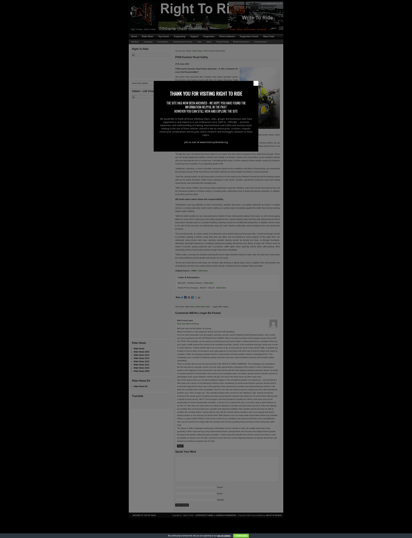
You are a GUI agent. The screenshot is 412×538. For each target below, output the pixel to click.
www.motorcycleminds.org (214, 142)
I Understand (241, 536)
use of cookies (224, 536)
